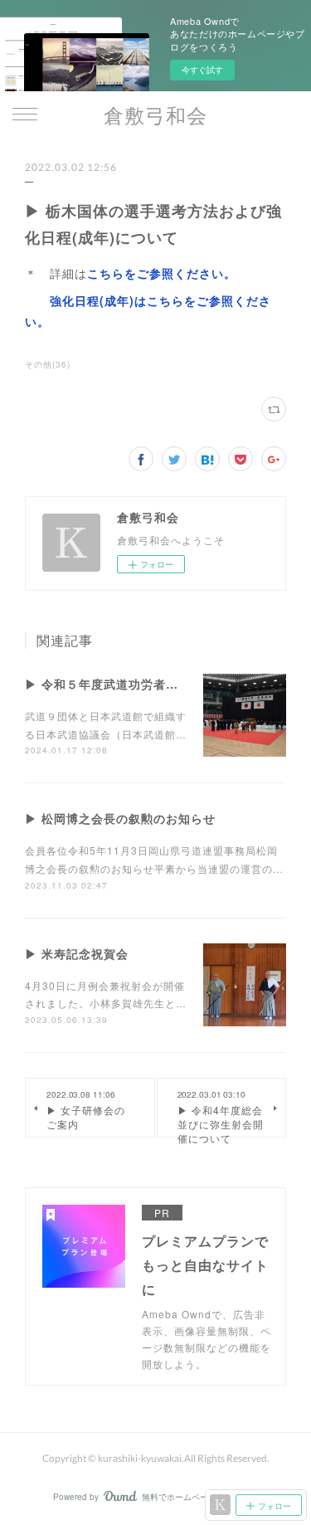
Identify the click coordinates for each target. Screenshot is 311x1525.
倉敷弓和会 (155, 115)
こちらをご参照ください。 (161, 273)
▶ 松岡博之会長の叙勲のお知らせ (120, 818)
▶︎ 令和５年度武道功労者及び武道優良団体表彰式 (164, 683)
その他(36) (47, 364)
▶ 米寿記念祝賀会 (77, 953)
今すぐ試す (202, 70)
